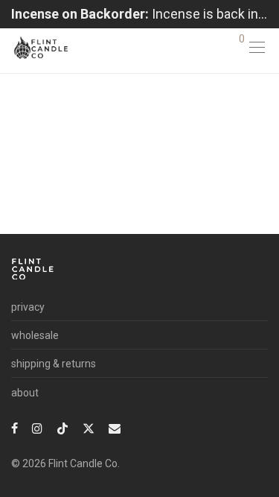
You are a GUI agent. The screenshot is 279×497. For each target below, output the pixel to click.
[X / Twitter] (88, 428)
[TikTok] (62, 428)
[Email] (115, 428)
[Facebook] (14, 428)
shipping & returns (53, 364)
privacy (28, 307)
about (25, 393)
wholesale (35, 335)
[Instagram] (37, 428)
